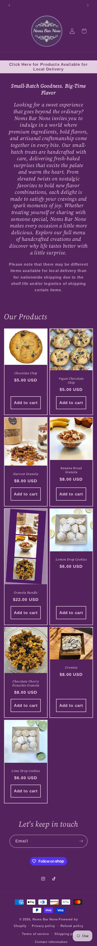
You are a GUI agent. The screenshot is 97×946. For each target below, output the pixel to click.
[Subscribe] (81, 841)
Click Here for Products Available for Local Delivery (48, 66)
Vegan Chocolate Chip (71, 381)
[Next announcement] (88, 5)
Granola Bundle (26, 593)
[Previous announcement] (9, 5)
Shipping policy (67, 934)
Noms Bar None (45, 919)
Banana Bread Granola (71, 470)
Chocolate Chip (25, 373)
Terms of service (35, 934)
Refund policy (72, 926)
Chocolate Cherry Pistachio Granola (25, 683)
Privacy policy (43, 926)
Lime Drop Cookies (26, 771)
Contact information (51, 942)
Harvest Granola (25, 474)
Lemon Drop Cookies (71, 559)
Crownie (71, 668)
